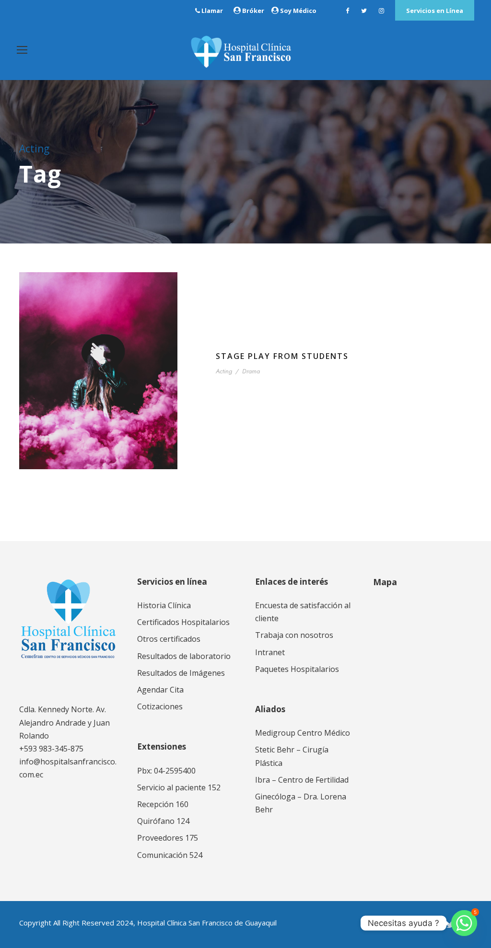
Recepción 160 (162, 804)
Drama (251, 371)
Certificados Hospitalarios (183, 622)
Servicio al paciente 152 (179, 787)
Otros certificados (168, 639)
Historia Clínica (164, 605)
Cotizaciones (160, 706)
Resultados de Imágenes (181, 673)
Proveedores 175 (167, 837)
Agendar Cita (160, 689)
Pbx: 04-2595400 (166, 770)
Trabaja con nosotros (294, 635)
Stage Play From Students (282, 356)
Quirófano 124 (163, 821)
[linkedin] (432, 924)
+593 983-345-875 (51, 748)
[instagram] (381, 10)
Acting (224, 371)
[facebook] (347, 10)
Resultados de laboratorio (184, 656)
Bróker (253, 10)
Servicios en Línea (434, 10)
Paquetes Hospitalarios (297, 669)
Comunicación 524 (169, 855)
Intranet (270, 652)
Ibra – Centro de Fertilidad (302, 780)
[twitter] (364, 10)
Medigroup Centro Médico (302, 733)
